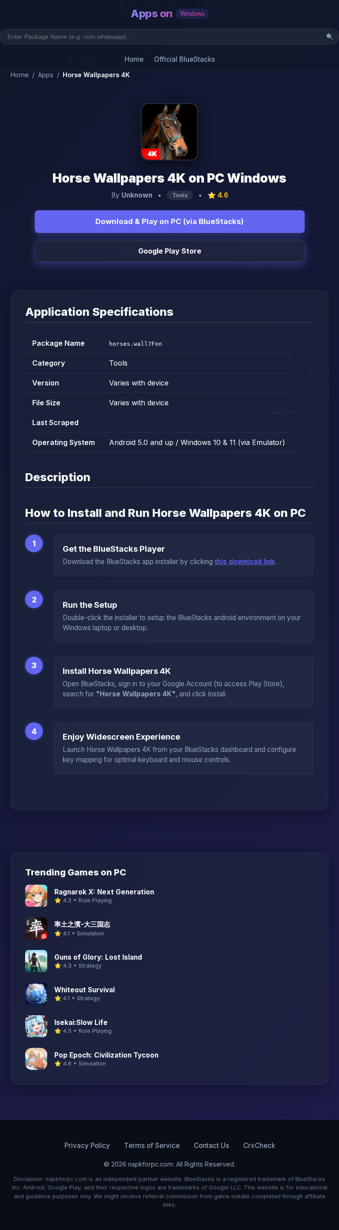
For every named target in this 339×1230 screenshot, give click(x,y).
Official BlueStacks (184, 59)
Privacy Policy (87, 1145)
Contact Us (211, 1145)
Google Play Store (169, 251)
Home (133, 59)
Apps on (167, 13)
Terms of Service (152, 1145)
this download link (245, 561)
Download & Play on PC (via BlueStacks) (169, 221)
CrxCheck (259, 1145)
